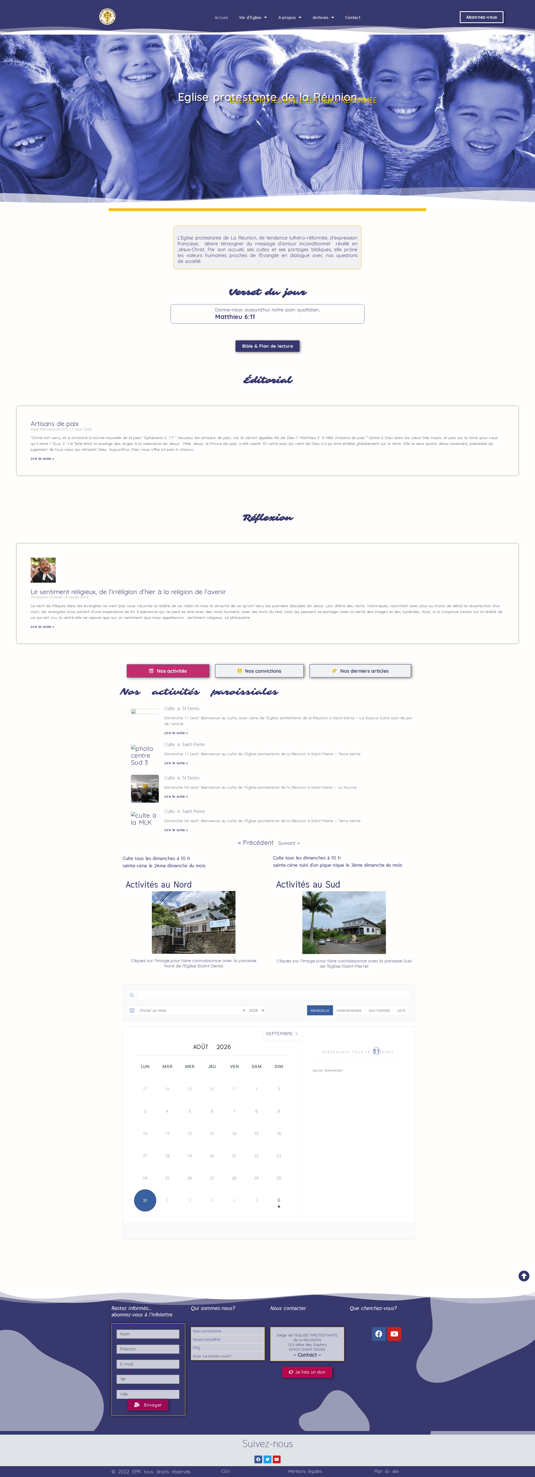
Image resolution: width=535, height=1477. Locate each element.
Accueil (221, 17)
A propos (287, 17)
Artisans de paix (55, 424)
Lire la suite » (42, 458)
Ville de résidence (139, 1387)
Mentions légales (305, 1471)
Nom (123, 1327)
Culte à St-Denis (182, 708)
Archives (321, 17)
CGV (225, 1471)
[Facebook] (379, 1334)
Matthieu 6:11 (235, 317)
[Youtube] (394, 1334)
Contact (352, 17)
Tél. (121, 1372)
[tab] (168, 670)
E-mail (125, 1357)
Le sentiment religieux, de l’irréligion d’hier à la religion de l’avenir (128, 592)
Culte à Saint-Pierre (184, 744)
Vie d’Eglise (250, 17)
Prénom (124, 1342)
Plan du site (386, 1471)
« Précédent (256, 842)
